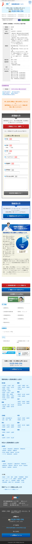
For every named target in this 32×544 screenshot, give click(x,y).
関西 (18, 383)
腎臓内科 (15, 450)
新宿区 (3, 387)
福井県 (3, 437)
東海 (18, 391)
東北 (3, 422)
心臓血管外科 (17, 463)
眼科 (12, 477)
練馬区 (3, 396)
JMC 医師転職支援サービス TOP (10, 501)
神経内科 (10, 450)
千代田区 (4, 385)
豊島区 (3, 394)
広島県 (23, 418)
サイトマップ (25, 505)
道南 (10, 419)
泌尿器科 (10, 467)
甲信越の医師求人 (16, 91)
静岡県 (23, 396)
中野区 (9, 390)
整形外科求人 (6, 322)
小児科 (8, 477)
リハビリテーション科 (7, 478)
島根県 (19, 419)
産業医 (18, 480)
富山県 (12, 437)
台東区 (12, 392)
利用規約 (5, 505)
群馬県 (3, 408)
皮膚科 (16, 477)
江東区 (12, 396)
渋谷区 (8, 387)
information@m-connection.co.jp (16, 527)
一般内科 (4, 448)
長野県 (3, 432)
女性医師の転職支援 (8, 311)
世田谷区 (4, 390)
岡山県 (19, 418)
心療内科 (15, 454)
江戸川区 (4, 399)
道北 (3, 419)
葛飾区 (12, 397)
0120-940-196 (17, 11)
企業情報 (5, 503)
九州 (18, 399)
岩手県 (8, 425)
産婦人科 (16, 465)
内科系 (3, 446)
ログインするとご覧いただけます (18, 89)
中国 (18, 415)
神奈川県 (4, 404)
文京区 (8, 392)
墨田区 (8, 396)
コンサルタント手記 (8, 331)
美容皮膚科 (4, 482)
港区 (13, 385)
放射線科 (20, 478)
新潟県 (8, 432)
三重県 (19, 396)
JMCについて (24, 501)
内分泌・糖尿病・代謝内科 (8, 452)
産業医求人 (6, 308)
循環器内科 (16, 448)
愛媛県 (27, 425)
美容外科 (15, 467)
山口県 (23, 419)
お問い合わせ (22, 503)
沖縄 (18, 429)
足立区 (8, 397)
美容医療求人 (21, 315)
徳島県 (19, 425)
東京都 (3, 383)
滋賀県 (27, 387)
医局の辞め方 (6, 341)
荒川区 (3, 397)
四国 (18, 422)
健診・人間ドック (6, 480)
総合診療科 (17, 482)
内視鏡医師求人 (7, 315)
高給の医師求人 (15, 93)
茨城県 (8, 406)
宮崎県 (27, 403)
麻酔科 (14, 478)
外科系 (3, 461)
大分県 (23, 403)
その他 (22, 482)
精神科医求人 (21, 308)
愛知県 (19, 394)
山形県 (8, 427)
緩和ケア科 (11, 482)
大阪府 (19, 385)
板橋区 (11, 394)
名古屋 (23, 394)
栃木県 (12, 406)
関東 (3, 402)
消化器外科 (10, 463)
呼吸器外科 (23, 463)
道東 (7, 419)
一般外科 (4, 463)
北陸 (3, 435)
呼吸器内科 (22, 448)
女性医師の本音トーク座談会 (23, 341)
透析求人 (5, 318)
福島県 (12, 427)
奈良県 (23, 387)
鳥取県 (27, 418)
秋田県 (3, 427)
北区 (8, 394)
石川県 (8, 437)
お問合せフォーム (17, 369)
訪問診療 (13, 480)
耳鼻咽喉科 (21, 477)
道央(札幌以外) (9, 418)
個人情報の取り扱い (14, 505)
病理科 (22, 480)
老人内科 (17, 452)
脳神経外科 (4, 465)
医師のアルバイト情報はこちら (11, 489)
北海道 (3, 415)
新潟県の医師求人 (7, 91)
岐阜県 (27, 394)
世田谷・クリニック (22, 311)
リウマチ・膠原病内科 (7, 454)
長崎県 (27, 401)
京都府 (19, 387)
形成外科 (26, 465)
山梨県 (12, 432)
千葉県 (3, 406)
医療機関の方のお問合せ (16, 294)
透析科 (26, 477)
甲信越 (3, 429)
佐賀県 (23, 401)
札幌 (3, 418)
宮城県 (12, 425)
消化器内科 (10, 448)
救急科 (3, 477)
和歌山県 (20, 389)
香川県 (23, 425)
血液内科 (4, 450)
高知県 (19, 427)
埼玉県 (12, 404)
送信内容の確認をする (15, 193)
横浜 (9, 404)
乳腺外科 (4, 467)
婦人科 (20, 465)
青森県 (3, 425)
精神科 (24, 478)
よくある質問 (13, 503)
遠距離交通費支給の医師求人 (9, 94)
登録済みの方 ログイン (16, 216)
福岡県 (19, 401)
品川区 (12, 387)
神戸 (27, 385)
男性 (7, 147)
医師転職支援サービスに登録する (17, 285)
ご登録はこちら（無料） (15, 126)
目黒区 (3, 389)
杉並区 (3, 392)
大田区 (8, 389)
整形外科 (11, 465)
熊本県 (19, 403)
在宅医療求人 (21, 318)
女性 (12, 147)
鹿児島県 (20, 405)
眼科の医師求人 (7, 93)
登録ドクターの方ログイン (17, 289)
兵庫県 (23, 385)
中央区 (9, 385)
